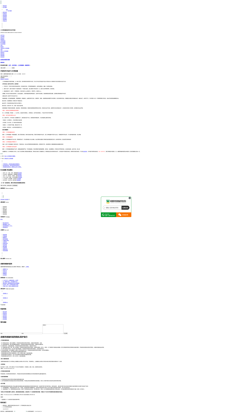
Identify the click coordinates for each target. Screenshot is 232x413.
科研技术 (5, 13)
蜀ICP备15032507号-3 (20, 411)
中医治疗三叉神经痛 (4, 48)
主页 (10, 65)
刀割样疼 (5, 241)
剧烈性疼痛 (5, 239)
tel (123, 215)
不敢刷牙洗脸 (6, 240)
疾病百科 (27, 65)
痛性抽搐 (5, 246)
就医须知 (5, 16)
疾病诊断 (2, 54)
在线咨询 (6, 79)
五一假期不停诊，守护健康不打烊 (10, 281)
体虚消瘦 (5, 244)
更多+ (1, 219)
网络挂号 (2, 79)
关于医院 (10, 10)
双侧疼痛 (5, 247)
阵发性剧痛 (5, 250)
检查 (1, 49)
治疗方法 (2, 35)
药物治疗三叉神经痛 (8, 158)
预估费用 (20, 172)
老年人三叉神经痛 (4, 51)
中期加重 (5, 236)
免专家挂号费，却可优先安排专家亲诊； (11, 165)
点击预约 (6, 199)
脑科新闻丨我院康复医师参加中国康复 (11, 283)
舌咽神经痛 (2, 41)
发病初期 (2, 55)
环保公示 (5, 20)
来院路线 (5, 19)
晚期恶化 (5, 237)
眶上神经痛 (2, 42)
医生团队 (5, 18)
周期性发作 (5, 249)
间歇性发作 (5, 243)
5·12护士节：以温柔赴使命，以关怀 (10, 280)
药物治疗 (2, 38)
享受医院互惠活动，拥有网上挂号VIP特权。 (12, 166)
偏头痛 (1, 46)
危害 (1, 45)
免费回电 (126, 209)
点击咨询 (2, 199)
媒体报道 (5, 15)
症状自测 (2, 56)
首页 (7, 9)
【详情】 (27, 266)
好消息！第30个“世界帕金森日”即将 (10, 284)
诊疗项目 (14, 65)
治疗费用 (2, 36)
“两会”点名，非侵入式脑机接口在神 (10, 286)
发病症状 (2, 39)
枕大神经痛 (2, 43)
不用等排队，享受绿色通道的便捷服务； (11, 164)
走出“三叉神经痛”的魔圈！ (10, 156)
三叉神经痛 (21, 65)
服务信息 (5, 12)
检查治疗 (2, 52)
